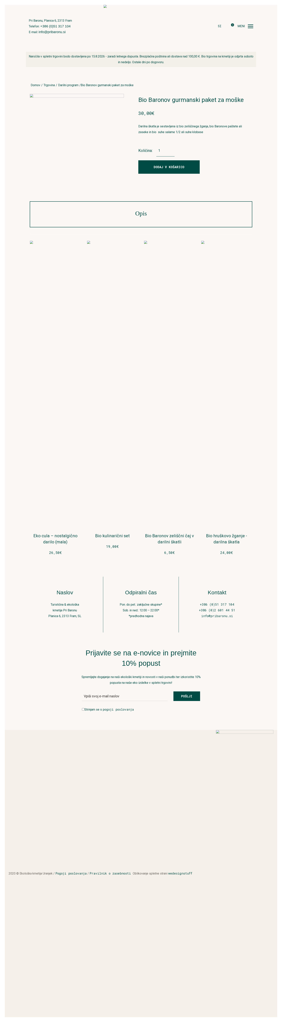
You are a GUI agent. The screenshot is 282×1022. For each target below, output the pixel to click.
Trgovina (49, 85)
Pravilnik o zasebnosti (111, 873)
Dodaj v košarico (169, 167)
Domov (35, 85)
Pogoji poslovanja (71, 873)
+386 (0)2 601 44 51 (217, 610)
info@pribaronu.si (52, 32)
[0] (229, 26)
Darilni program (68, 85)
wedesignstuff (180, 873)
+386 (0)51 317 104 (55, 26)
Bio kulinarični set (112, 535)
